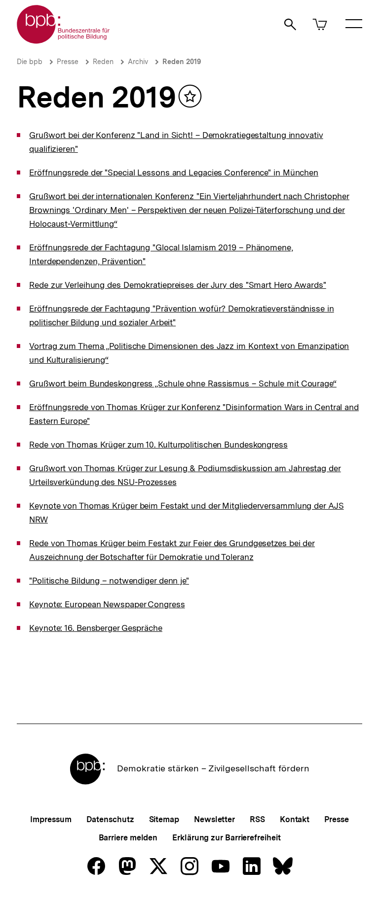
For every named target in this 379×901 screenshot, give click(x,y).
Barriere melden (128, 837)
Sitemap (164, 819)
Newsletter (214, 819)
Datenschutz (110, 819)
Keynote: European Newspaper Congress (107, 604)
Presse (67, 62)
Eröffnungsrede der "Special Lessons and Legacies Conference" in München (173, 172)
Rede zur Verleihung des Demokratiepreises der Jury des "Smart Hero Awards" (177, 285)
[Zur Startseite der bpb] (64, 40)
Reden (103, 62)
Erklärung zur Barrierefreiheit (226, 837)
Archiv (138, 62)
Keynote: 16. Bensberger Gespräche (95, 628)
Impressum (50, 819)
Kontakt (294, 819)
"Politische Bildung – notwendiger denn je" (109, 581)
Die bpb (29, 62)
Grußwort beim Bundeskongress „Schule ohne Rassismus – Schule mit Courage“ (183, 383)
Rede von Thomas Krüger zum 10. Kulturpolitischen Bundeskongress (158, 445)
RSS (257, 819)
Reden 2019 (181, 62)
